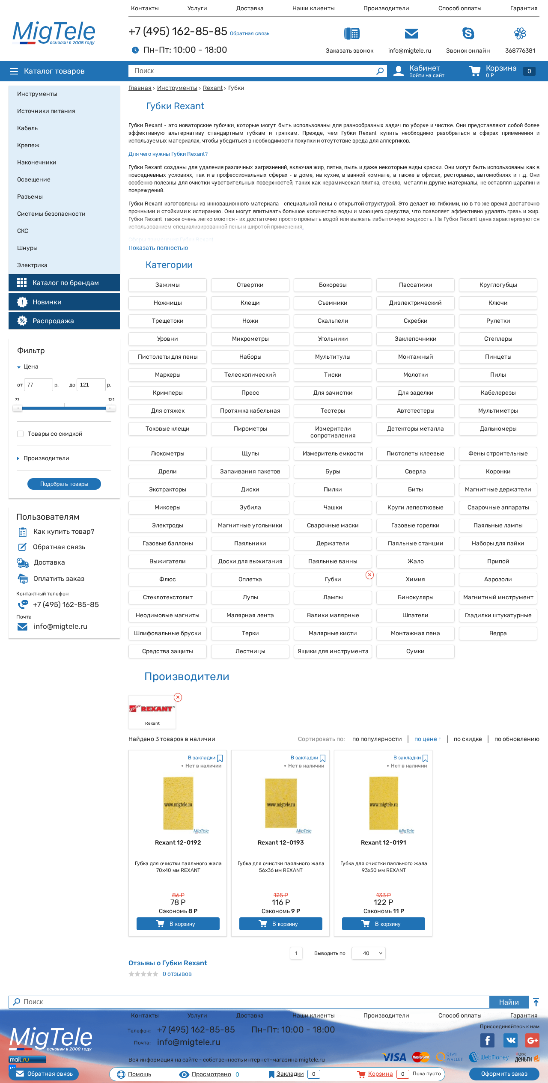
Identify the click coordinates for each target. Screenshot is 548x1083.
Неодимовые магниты (168, 615)
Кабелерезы (498, 392)
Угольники (333, 338)
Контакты (145, 8)
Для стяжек (168, 410)
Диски (250, 489)
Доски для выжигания (250, 561)
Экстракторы (167, 489)
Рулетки (498, 320)
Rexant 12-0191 (383, 842)
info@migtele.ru (60, 626)
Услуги (197, 8)
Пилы (498, 374)
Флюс (167, 579)
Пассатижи (415, 285)
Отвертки (250, 285)
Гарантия (524, 8)
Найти (509, 1002)
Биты (415, 489)
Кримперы (168, 392)
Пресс (250, 392)
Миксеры (168, 507)
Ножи (250, 320)
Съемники (333, 302)
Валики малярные (333, 615)
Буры (332, 471)
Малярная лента (250, 615)
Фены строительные (498, 453)
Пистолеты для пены (168, 356)
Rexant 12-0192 (178, 842)
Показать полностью (158, 248)
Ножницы (168, 302)
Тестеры (333, 410)
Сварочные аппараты (498, 507)
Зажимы (167, 285)
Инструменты (177, 88)
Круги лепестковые (415, 507)
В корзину (181, 924)
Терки (250, 633)
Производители (386, 8)
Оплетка (250, 579)
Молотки (415, 374)
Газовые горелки (415, 525)
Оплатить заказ (58, 578)
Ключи (498, 302)
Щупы (250, 453)
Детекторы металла (415, 428)
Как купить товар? (63, 531)
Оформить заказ (504, 1073)
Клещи (250, 302)
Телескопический (250, 374)
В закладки (201, 758)
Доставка (250, 8)
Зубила (250, 507)
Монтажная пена (415, 633)
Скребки (416, 320)
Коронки (498, 471)
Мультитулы (333, 356)
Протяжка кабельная (250, 410)
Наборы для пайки (498, 543)
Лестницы (250, 651)
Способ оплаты (460, 8)
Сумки (415, 651)
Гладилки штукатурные (498, 615)
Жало (416, 561)
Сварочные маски (333, 525)
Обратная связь (249, 33)
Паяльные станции (416, 543)
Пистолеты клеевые (415, 453)
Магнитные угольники (250, 525)
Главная (140, 88)
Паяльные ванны (332, 561)
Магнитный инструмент (498, 597)
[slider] (17, 408)
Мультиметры (498, 410)
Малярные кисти (333, 633)
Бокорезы (333, 285)
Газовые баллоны (168, 543)
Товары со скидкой (55, 433)
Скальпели (333, 320)
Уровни (167, 338)
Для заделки (416, 392)
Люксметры (168, 453)
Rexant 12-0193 (281, 842)
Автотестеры (416, 410)
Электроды (167, 525)
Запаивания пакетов (250, 471)
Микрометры (250, 338)
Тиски (333, 374)
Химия (415, 579)
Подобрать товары (64, 484)
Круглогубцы (498, 285)
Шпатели (415, 615)
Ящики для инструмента (333, 651)
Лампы (333, 597)
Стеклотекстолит (168, 597)
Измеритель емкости (333, 453)
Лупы (250, 597)
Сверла (415, 471)
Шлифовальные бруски (167, 633)
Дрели (167, 471)
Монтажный (415, 356)
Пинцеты (498, 356)
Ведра (498, 633)
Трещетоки (168, 320)
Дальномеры (498, 428)
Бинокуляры (416, 597)
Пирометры (250, 428)
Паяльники (250, 543)
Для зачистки (333, 392)
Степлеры (498, 338)
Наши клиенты (313, 8)
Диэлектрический (415, 302)
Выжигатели (167, 561)
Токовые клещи (168, 428)
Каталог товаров (54, 71)
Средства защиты (167, 651)
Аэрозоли (498, 579)
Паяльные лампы (498, 525)
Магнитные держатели (498, 489)
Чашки (333, 507)
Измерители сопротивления (333, 432)
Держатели (332, 543)
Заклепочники (416, 338)
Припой (498, 561)
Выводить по (329, 953)
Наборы (250, 356)
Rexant (213, 88)
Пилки (333, 489)
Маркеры (168, 374)
